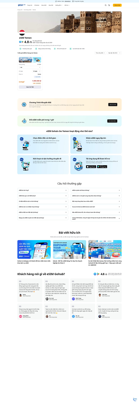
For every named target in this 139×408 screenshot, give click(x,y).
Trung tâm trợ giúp (79, 1)
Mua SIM (51, 5)
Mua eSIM (43, 5)
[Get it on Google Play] (102, 166)
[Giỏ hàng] (109, 5)
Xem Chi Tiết (30, 87)
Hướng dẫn (58, 5)
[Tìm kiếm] (105, 5)
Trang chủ (29, 5)
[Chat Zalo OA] (135, 399)
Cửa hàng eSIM (27, 9)
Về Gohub (36, 5)
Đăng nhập (117, 5)
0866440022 (68, 1)
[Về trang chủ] (21, 5)
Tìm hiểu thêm (112, 121)
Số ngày (21, 71)
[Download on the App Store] (91, 166)
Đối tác (66, 5)
